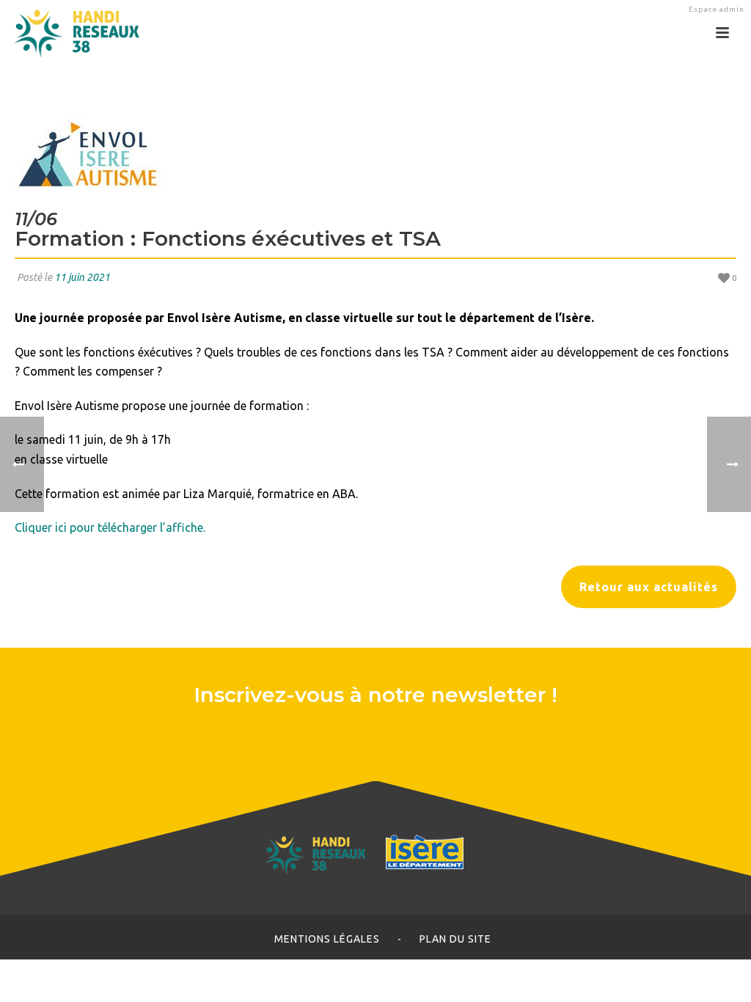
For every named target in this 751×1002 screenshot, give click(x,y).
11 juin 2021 (82, 277)
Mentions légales (327, 939)
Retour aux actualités (648, 586)
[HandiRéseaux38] (71, 33)
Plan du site (455, 939)
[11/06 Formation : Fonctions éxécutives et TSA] (375, 155)
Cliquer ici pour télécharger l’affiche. (110, 527)
